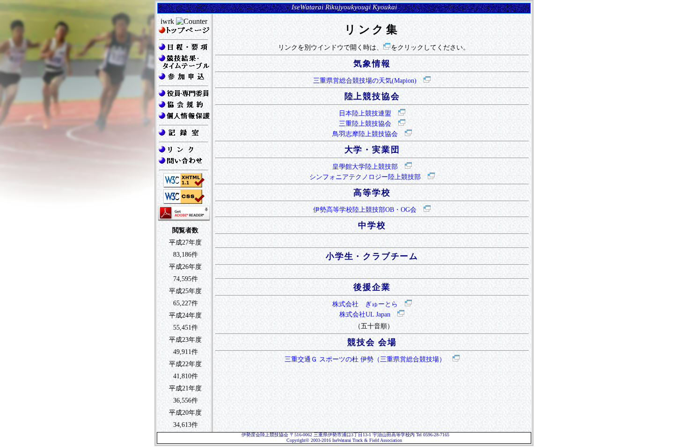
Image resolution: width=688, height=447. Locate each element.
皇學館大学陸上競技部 (365, 166)
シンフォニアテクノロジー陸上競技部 (365, 176)
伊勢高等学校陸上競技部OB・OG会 (365, 209)
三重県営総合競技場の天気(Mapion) (365, 80)
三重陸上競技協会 (365, 123)
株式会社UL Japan (364, 314)
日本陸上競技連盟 (365, 113)
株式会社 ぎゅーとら (365, 304)
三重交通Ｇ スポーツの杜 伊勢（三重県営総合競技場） (365, 359)
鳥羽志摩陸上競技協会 (365, 133)
